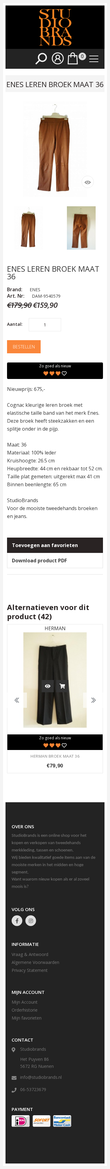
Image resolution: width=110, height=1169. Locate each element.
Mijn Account (25, 1002)
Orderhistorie (25, 1010)
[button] (58, 62)
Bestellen (24, 347)
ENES (35, 289)
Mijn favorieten (27, 1018)
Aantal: (15, 324)
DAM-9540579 (46, 296)
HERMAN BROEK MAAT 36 (55, 756)
